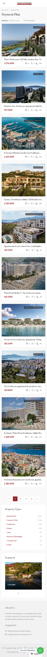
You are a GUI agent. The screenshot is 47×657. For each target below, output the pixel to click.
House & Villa (12, 520)
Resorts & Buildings (14, 536)
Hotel (9, 545)
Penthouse (11, 524)
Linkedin (19, 648)
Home (6, 10)
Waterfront (38, 120)
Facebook (8, 648)
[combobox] (16, 20)
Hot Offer (29, 214)
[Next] (37, 498)
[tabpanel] (23, 576)
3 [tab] (26, 594)
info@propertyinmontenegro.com (20, 634)
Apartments (11, 516)
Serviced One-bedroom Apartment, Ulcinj (22, 340)
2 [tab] (23, 594)
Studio (9, 528)
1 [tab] (19, 594)
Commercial (11, 540)
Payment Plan (38, 27)
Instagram (30, 648)
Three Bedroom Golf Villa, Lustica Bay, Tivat (23, 59)
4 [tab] (30, 594)
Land (9, 532)
